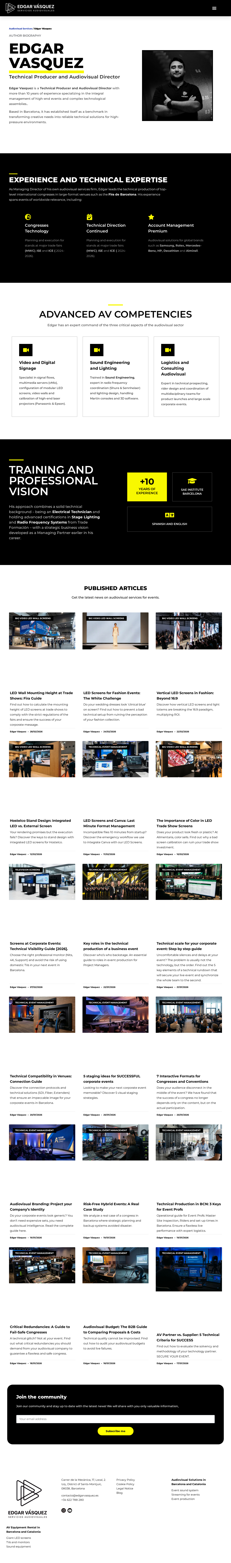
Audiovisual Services (20, 28)
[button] (214, 8)
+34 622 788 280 (72, 1500)
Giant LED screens (18, 1538)
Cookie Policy (125, 1484)
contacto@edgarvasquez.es (79, 1495)
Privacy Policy (125, 1479)
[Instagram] (63, 1510)
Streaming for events (185, 1494)
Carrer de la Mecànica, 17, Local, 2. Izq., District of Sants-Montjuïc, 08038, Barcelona (83, 1484)
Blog (119, 1492)
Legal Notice (124, 1488)
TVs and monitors (18, 1542)
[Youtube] (69, 1510)
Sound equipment (18, 1546)
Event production (183, 1499)
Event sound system (185, 1490)
